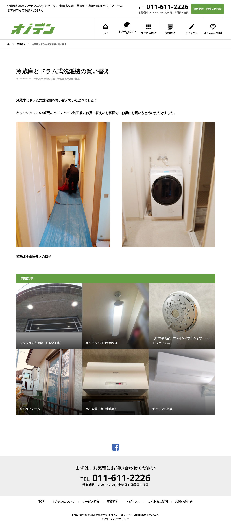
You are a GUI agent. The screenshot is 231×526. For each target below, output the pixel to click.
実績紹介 (170, 32)
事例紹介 (38, 78)
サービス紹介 (148, 32)
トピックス (191, 32)
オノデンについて (127, 33)
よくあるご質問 (213, 32)
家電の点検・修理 (52, 78)
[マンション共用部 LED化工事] (49, 308)
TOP (105, 32)
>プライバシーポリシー (115, 518)
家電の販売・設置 (71, 78)
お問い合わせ (184, 501)
